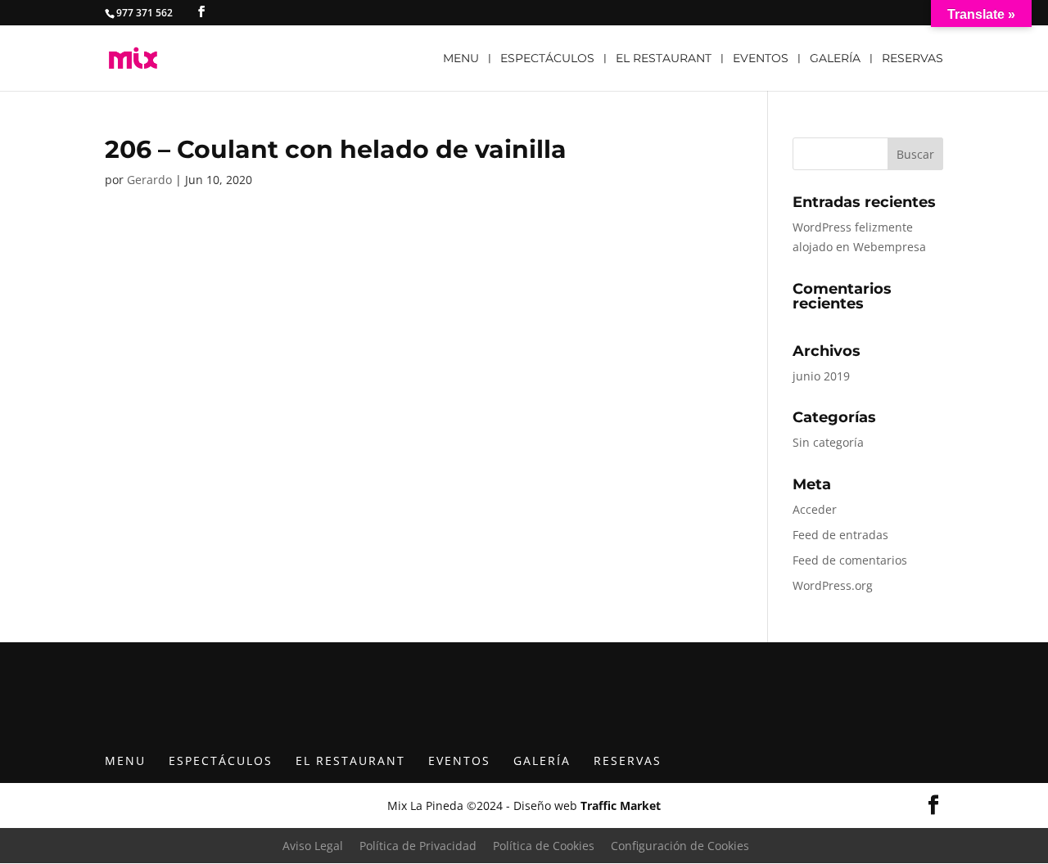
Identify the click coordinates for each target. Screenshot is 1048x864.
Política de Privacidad (418, 845)
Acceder (815, 509)
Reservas (912, 58)
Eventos (760, 58)
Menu (461, 58)
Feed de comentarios (850, 560)
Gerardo (149, 179)
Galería (835, 58)
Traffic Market (620, 805)
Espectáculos (547, 58)
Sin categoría (828, 442)
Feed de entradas (840, 534)
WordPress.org (833, 585)
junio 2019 (821, 376)
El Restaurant (663, 58)
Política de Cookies (543, 845)
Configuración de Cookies (680, 845)
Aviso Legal (312, 845)
